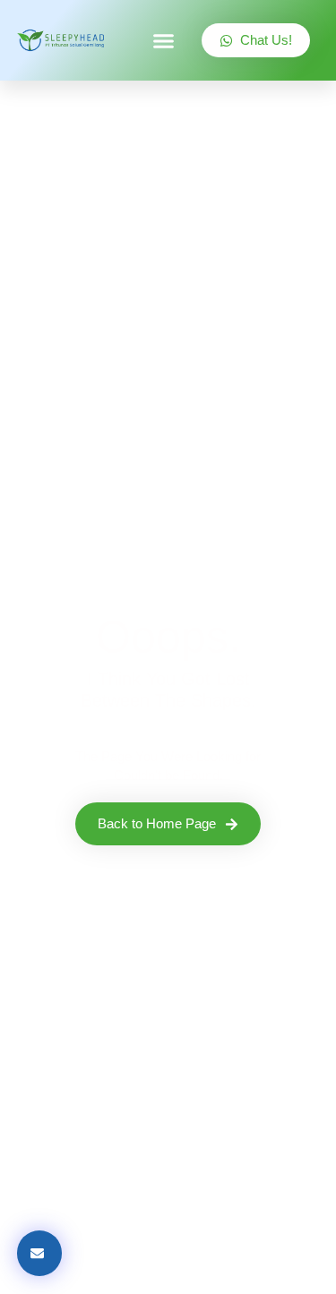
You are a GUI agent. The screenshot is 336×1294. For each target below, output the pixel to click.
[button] (164, 40)
